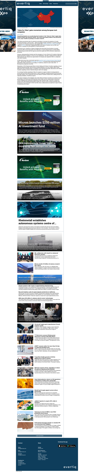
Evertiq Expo (45, 3)
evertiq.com (45, 0)
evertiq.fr (61, 0)
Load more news (39, 435)
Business (19, 27)
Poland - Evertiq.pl (42, 457)
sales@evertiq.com (22, 448)
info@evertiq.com (22, 455)
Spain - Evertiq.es (41, 456)
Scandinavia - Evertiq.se (43, 458)
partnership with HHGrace (37, 61)
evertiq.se (76, 0)
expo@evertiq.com (22, 451)
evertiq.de (51, 0)
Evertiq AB (23, 3)
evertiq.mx (66, 0)
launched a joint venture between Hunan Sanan (49, 60)
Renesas (24, 45)
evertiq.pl (71, 0)
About (50, 3)
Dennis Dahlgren (20, 34)
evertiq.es (56, 0)
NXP (57, 43)
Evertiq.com (40, 448)
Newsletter (55, 3)
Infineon (54, 43)
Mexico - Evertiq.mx (42, 451)
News (40, 3)
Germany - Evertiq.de (42, 455)
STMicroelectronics (47, 43)
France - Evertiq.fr (42, 459)
